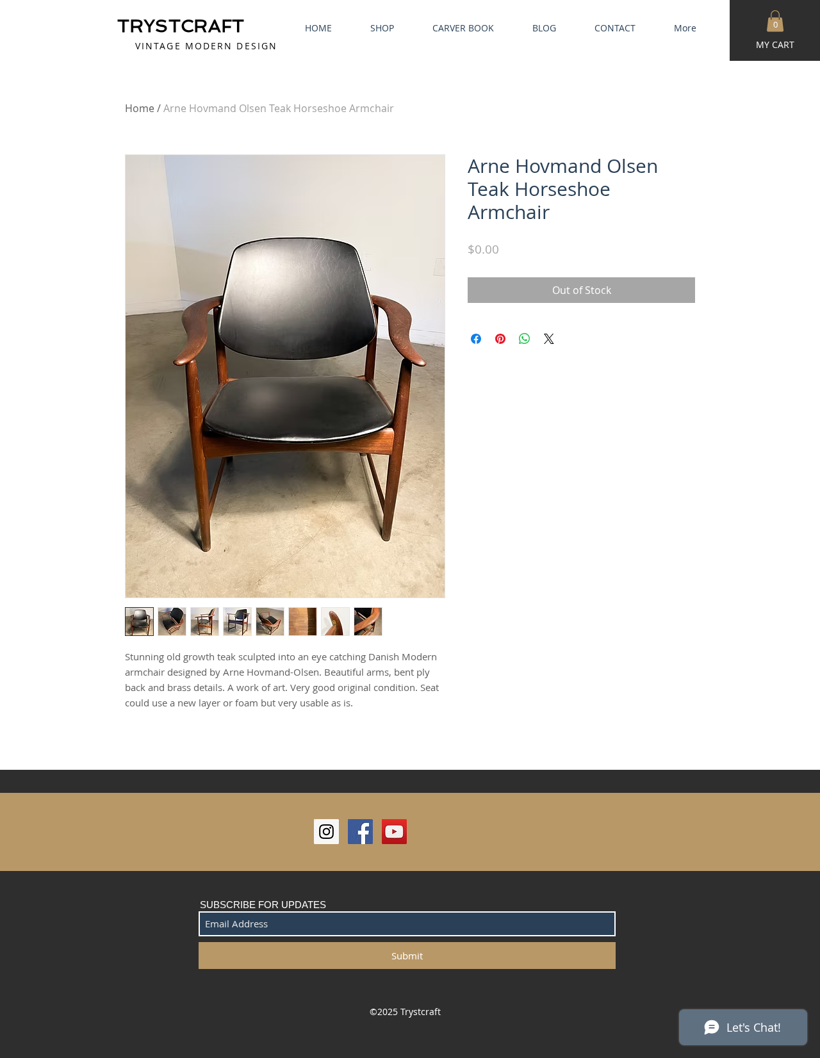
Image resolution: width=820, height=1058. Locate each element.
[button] (775, 20)
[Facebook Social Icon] (360, 831)
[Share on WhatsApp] (524, 338)
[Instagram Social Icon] (326, 831)
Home (139, 108)
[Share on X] (549, 338)
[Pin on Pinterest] (500, 338)
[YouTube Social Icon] (394, 831)
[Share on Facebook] (476, 338)
